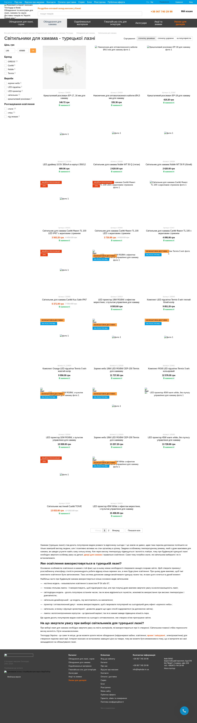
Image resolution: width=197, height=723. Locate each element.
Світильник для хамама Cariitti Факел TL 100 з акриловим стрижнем (168, 232)
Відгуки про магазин (34, 2)
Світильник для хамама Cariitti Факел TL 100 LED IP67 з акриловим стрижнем (64, 232)
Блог (89, 2)
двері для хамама (93, 554)
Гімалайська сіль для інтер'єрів (115, 23)
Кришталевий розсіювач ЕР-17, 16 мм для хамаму (64, 96)
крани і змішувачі (156, 635)
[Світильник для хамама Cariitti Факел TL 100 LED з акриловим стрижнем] (116, 202)
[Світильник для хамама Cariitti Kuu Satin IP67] (64, 271)
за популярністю (184, 38)
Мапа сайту (106, 691)
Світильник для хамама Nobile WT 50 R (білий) (169, 164)
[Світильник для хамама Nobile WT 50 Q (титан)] (116, 136)
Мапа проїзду (169, 668)
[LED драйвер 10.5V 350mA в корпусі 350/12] (64, 136)
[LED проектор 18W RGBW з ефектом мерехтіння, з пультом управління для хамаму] (116, 271)
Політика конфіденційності (112, 702)
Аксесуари (141, 23)
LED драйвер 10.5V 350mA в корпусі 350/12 (64, 164)
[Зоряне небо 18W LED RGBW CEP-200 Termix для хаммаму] (116, 409)
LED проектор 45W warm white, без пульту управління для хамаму (169, 438)
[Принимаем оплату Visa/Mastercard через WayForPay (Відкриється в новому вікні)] (27, 672)
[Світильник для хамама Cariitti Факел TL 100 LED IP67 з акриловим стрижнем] (64, 202)
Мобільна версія (14, 677)
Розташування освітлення (19, 104)
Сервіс (81, 2)
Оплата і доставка (67, 2)
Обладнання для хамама (52, 23)
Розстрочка (99, 2)
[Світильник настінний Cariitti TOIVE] (64, 478)
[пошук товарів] (139, 13)
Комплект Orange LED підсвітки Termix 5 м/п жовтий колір (64, 369)
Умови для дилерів (180, 23)
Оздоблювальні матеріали (82, 23)
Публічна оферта (116, 2)
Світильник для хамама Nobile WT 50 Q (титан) (116, 164)
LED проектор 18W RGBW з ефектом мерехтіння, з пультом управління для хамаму (116, 300)
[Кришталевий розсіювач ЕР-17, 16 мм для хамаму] (64, 67)
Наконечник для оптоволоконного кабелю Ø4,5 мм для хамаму (116, 96)
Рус (147, 2)
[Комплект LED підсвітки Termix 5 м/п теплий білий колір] (169, 271)
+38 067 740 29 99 (161, 11)
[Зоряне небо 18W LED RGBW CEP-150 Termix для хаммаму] (116, 340)
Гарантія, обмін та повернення (114, 698)
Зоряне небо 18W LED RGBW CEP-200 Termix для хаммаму (116, 438)
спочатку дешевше (146, 38)
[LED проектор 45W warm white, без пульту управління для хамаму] (169, 409)
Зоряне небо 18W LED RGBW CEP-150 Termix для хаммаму (116, 369)
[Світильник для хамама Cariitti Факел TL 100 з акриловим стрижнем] (169, 202)
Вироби (8, 78)
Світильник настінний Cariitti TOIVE (64, 506)
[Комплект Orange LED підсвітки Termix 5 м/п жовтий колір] (64, 340)
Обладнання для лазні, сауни (21, 23)
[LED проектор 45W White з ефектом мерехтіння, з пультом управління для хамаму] (116, 478)
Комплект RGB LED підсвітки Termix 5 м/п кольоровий (169, 369)
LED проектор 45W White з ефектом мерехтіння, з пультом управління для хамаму (116, 507)
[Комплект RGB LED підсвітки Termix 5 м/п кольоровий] (169, 340)
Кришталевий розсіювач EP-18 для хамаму (168, 95)
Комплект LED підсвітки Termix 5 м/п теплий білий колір (169, 300)
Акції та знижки (158, 23)
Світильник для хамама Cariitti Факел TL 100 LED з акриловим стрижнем (116, 232)
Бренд (8, 56)
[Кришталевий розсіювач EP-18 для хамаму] (169, 67)
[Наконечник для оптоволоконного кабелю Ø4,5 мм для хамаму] (116, 67)
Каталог (8, 2)
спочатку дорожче (166, 38)
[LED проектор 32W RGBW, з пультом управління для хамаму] (64, 409)
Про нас (18, 2)
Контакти (51, 2)
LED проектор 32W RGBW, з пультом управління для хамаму (64, 438)
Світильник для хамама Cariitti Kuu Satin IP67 (64, 299)
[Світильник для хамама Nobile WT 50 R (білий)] (169, 136)
